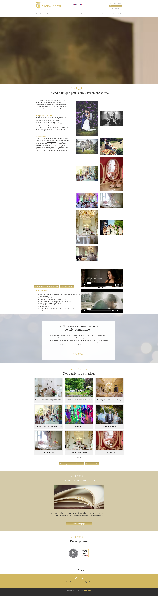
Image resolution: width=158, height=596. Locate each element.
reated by (80, 590)
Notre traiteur (51, 142)
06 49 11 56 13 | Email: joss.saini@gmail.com (78, 582)
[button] (48, 390)
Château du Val (51, 5)
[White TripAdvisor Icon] (82, 578)
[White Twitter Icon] (75, 578)
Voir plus (79, 457)
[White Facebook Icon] (79, 578)
